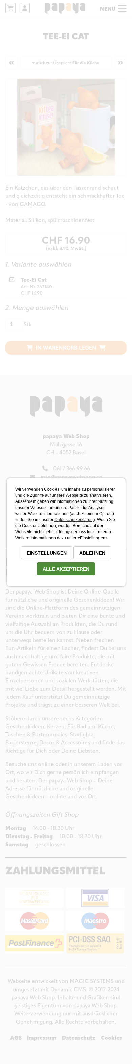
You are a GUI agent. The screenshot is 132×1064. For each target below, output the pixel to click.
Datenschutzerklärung (74, 519)
